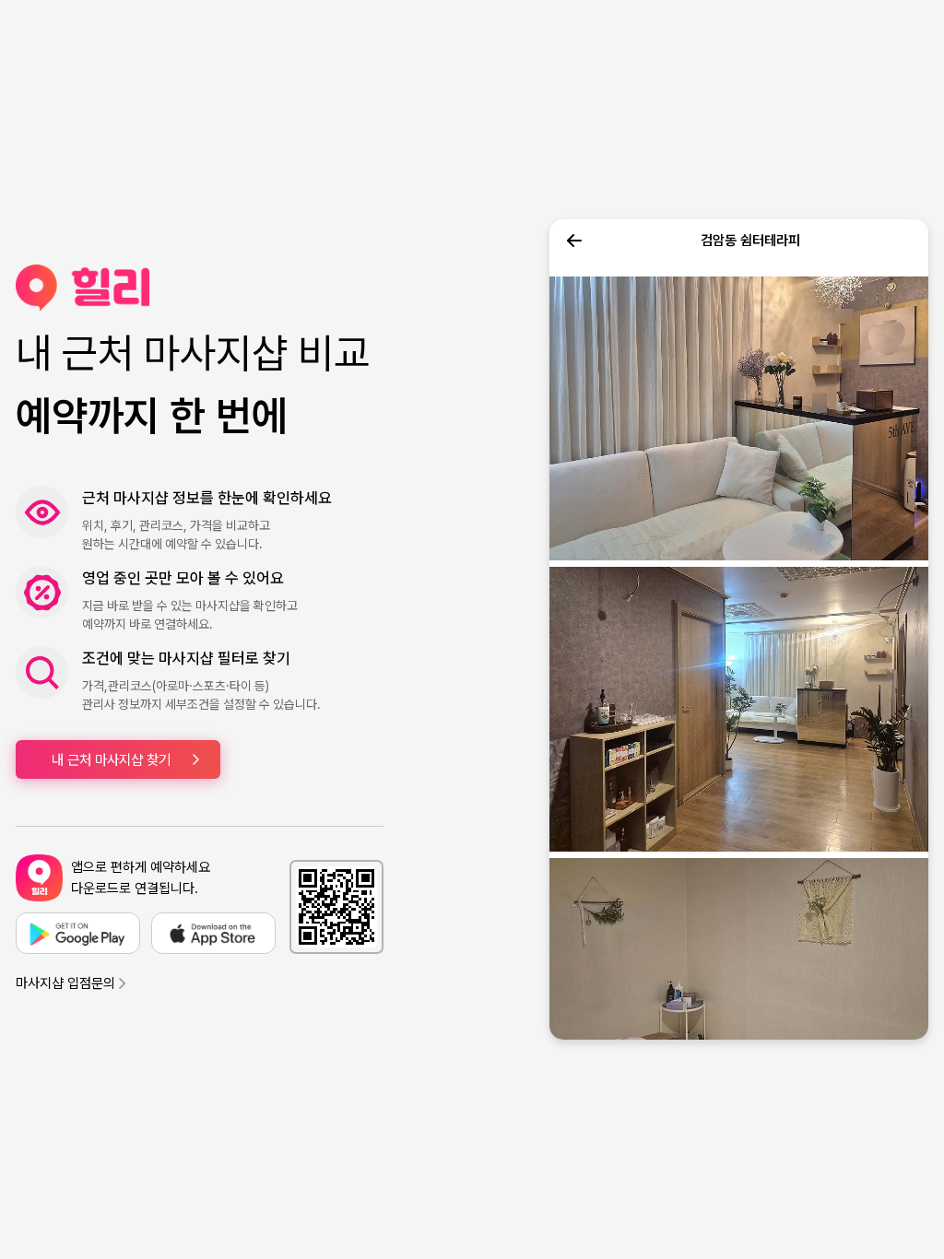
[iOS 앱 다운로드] (213, 933)
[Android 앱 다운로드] (78, 933)
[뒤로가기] (574, 240)
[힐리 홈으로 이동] (200, 288)
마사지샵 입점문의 (65, 983)
